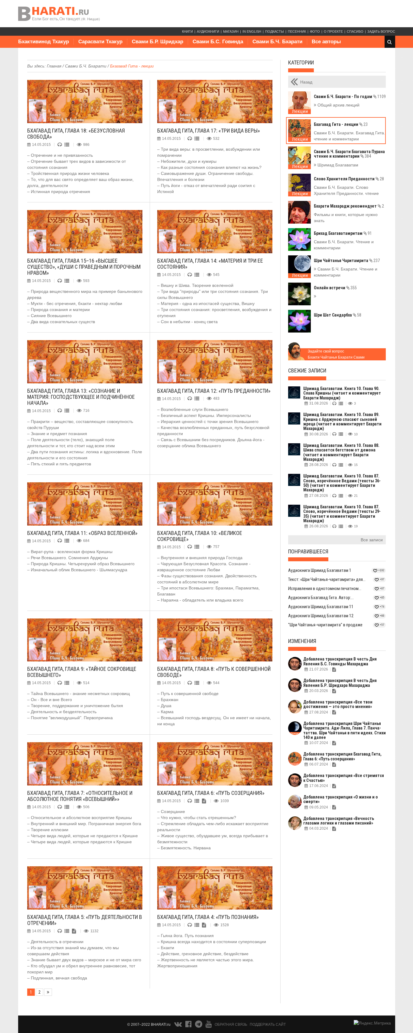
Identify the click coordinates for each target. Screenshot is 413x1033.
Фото (315, 31)
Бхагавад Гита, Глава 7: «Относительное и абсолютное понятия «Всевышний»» (79, 796)
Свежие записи (307, 370)
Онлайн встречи (335, 287)
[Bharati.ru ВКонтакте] (179, 1025)
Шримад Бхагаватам (337, 164)
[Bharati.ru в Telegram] (199, 1025)
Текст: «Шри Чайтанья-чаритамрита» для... (327, 579)
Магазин (231, 31)
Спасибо (355, 31)
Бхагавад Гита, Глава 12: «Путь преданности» (214, 391)
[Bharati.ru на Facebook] (189, 1025)
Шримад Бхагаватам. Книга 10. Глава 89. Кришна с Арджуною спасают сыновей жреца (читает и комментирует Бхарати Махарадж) (342, 421)
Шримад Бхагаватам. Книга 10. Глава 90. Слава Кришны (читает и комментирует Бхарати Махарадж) (342, 393)
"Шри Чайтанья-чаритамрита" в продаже (325, 625)
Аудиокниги (208, 31)
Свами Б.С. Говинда (218, 41)
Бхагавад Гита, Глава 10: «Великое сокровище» (199, 536)
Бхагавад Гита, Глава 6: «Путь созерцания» (211, 793)
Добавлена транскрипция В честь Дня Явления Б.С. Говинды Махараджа (340, 661)
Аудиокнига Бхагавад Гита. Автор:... (321, 597)
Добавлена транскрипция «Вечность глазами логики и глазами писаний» (338, 820)
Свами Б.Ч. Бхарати (277, 41)
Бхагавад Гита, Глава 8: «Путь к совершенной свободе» (214, 672)
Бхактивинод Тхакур (43, 41)
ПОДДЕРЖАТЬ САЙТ (268, 1024)
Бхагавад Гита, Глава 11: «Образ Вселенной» (82, 533)
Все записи (372, 539)
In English (251, 31)
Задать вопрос (381, 31)
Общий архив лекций (337, 105)
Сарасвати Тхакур (100, 41)
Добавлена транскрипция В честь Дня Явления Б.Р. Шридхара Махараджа (340, 682)
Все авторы (326, 41)
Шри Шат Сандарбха (337, 315)
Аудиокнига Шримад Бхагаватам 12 (320, 615)
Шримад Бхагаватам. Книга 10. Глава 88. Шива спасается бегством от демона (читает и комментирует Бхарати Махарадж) (341, 452)
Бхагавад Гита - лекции (341, 124)
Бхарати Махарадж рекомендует (349, 206)
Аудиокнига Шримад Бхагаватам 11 (320, 606)
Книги (187, 31)
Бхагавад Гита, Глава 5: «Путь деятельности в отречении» (84, 920)
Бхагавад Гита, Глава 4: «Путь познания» (208, 917)
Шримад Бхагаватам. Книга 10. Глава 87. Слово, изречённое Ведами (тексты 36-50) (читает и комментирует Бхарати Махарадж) (342, 483)
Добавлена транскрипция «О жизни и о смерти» (340, 799)
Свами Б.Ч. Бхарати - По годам (350, 96)
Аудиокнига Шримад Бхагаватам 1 (319, 570)
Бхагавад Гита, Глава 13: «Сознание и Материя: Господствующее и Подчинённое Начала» (81, 397)
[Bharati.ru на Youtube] (208, 1025)
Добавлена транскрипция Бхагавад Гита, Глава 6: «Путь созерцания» (342, 756)
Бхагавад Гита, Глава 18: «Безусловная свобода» (76, 133)
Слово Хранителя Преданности (349, 178)
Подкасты (274, 31)
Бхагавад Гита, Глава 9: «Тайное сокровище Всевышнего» (81, 672)
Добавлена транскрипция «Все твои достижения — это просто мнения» (337, 704)
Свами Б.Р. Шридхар (157, 41)
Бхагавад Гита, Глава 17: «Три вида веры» (208, 130)
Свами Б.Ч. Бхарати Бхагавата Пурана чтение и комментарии (349, 154)
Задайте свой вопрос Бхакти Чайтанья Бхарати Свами (336, 354)
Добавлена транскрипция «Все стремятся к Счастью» (343, 777)
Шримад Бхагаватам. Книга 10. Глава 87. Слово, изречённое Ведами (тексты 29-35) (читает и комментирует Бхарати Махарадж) (342, 513)
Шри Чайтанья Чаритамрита (347, 260)
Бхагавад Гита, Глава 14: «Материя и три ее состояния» (210, 263)
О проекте (333, 31)
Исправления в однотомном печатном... (324, 588)
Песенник (297, 31)
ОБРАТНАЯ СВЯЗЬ (231, 1024)
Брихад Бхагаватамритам (343, 233)
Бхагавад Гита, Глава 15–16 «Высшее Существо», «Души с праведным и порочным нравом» (84, 266)
